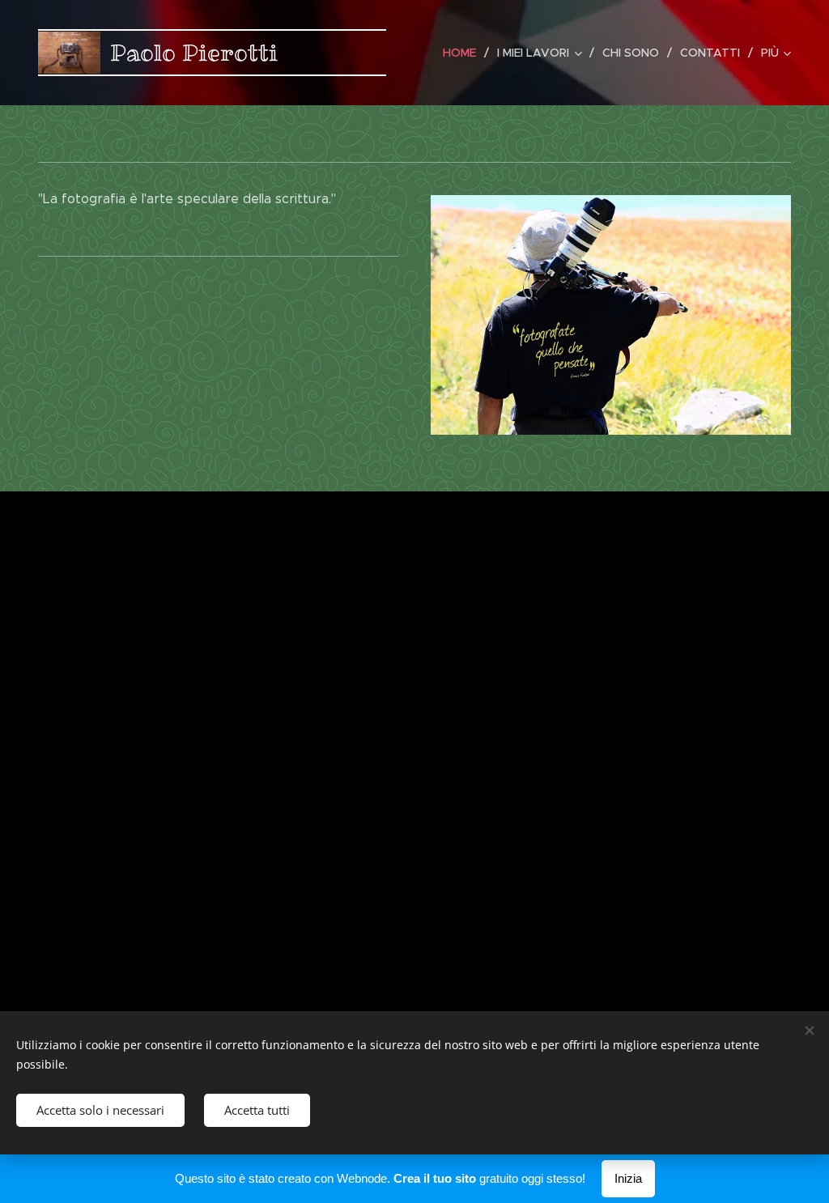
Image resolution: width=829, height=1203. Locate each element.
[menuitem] (464, 52)
